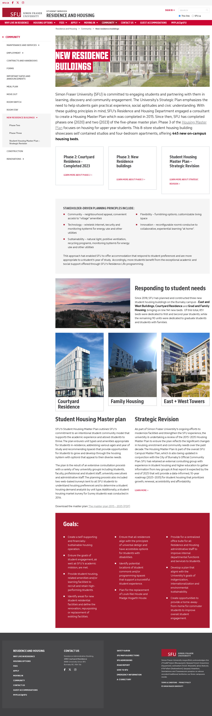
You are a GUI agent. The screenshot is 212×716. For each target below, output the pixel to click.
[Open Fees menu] (67, 22)
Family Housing (127, 401)
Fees (61, 22)
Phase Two (14, 125)
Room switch (14, 102)
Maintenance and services (22, 45)
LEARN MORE (141, 490)
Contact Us (127, 22)
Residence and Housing (70, 15)
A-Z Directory (124, 679)
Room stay (12, 110)
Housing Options (43, 22)
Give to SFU (122, 670)
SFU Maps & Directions (128, 655)
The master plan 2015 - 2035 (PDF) (109, 506)
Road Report (123, 665)
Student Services (56, 11)
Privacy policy (185, 682)
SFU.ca (198, 16)
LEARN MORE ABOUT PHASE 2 (77, 175)
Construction (15, 151)
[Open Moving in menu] (97, 22)
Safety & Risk (123, 650)
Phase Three (15, 133)
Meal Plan (12, 86)
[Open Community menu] (117, 22)
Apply (74, 22)
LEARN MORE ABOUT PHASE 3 (130, 179)
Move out (12, 94)
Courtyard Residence (69, 404)
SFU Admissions (124, 660)
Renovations (14, 159)
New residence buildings (21, 117)
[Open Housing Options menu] (55, 22)
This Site (185, 16)
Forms (10, 68)
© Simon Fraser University (172, 686)
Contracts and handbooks (22, 60)
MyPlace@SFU (179, 22)
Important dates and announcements (18, 77)
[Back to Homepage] (22, 13)
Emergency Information (129, 674)
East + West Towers (184, 401)
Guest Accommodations (153, 22)
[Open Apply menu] (80, 22)
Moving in (89, 22)
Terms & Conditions (169, 682)
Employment (14, 53)
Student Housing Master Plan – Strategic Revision (24, 142)
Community (108, 22)
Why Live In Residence (17, 22)
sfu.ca (5, 3)
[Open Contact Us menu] (136, 22)
